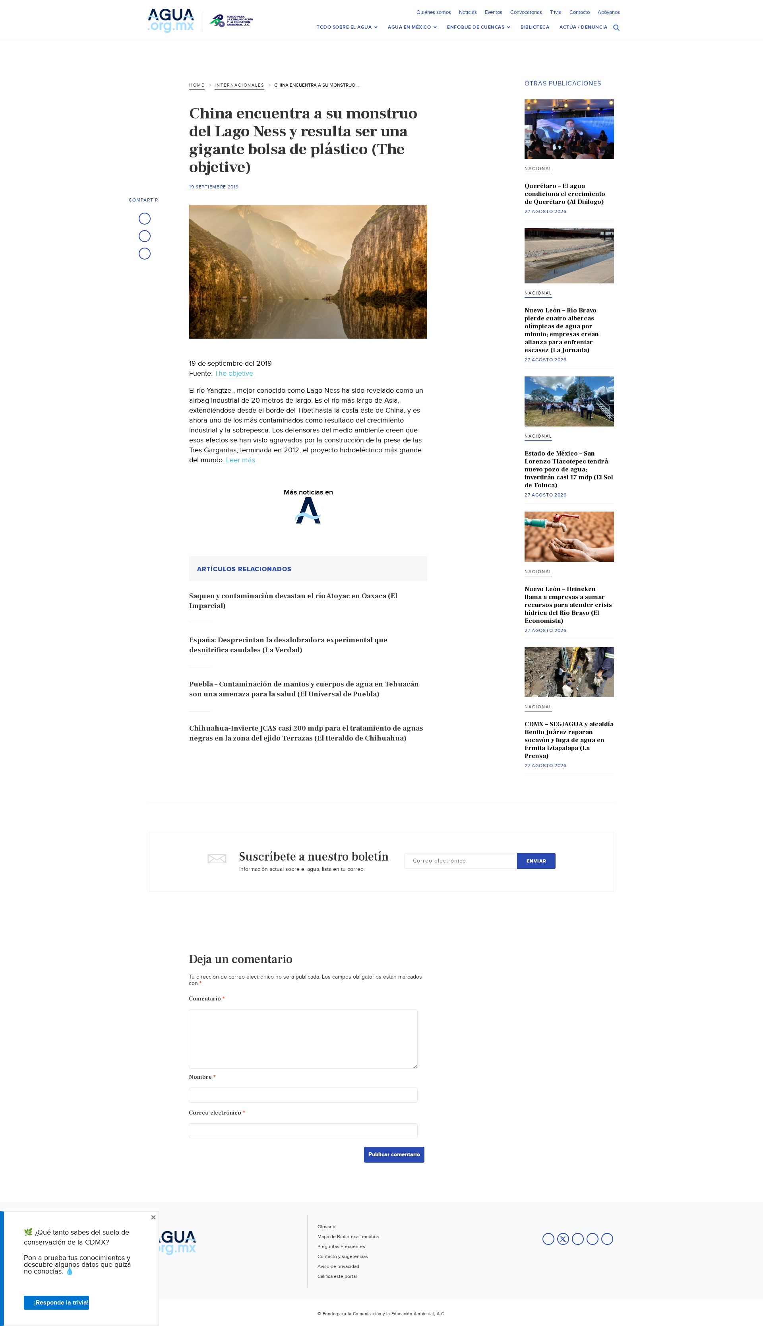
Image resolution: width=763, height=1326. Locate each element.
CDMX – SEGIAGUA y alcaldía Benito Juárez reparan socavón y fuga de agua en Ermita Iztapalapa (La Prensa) (569, 740)
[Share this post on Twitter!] (145, 236)
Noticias (468, 12)
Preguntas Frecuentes (341, 1246)
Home (197, 85)
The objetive (235, 373)
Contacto (579, 12)
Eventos (493, 12)
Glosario (326, 1226)
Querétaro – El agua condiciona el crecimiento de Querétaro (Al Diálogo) (565, 194)
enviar (536, 861)
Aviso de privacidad (338, 1266)
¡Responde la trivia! (61, 1303)
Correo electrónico (217, 1113)
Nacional (538, 168)
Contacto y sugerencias (343, 1256)
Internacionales (239, 85)
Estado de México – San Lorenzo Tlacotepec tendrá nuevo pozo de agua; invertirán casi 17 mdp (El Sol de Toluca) (569, 469)
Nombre (202, 1077)
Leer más (240, 460)
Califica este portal (337, 1276)
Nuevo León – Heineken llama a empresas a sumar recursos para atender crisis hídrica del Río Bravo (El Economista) (568, 605)
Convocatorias (526, 12)
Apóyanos (609, 12)
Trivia (556, 12)
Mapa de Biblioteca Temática (348, 1236)
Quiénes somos (433, 12)
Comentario (207, 998)
